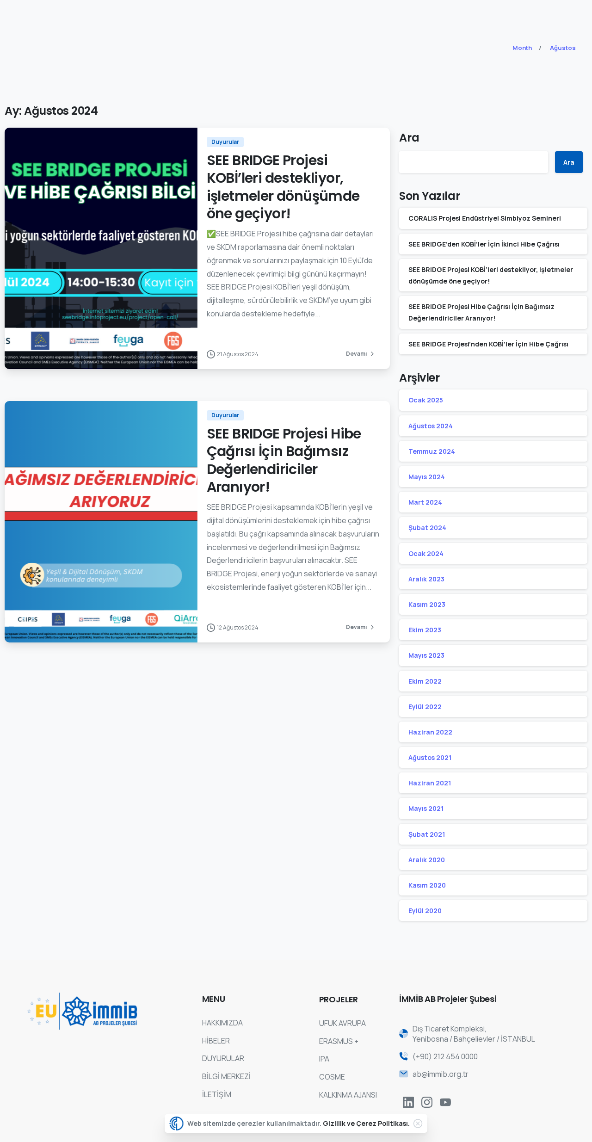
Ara (409, 137)
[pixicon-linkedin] (408, 1102)
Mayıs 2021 (426, 808)
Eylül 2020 (425, 910)
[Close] (418, 1123)
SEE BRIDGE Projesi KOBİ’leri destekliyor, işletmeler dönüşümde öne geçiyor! (283, 186)
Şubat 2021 (426, 834)
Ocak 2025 (425, 399)
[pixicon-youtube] (445, 1102)
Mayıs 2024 (426, 476)
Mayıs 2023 (426, 655)
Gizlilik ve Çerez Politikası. (366, 1123)
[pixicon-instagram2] (427, 1102)
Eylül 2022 (425, 706)
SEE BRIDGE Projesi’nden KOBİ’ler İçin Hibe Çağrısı (488, 344)
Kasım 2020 (427, 885)
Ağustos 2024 (430, 425)
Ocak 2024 (426, 553)
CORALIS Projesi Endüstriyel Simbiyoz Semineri (484, 218)
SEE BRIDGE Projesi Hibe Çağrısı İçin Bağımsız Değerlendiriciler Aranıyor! (284, 460)
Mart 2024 (425, 502)
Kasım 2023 (426, 604)
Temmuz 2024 (431, 451)
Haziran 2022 (430, 732)
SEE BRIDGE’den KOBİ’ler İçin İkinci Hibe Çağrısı (484, 244)
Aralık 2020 (426, 859)
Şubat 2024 (427, 527)
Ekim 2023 (424, 629)
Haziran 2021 (429, 782)
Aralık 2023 (426, 578)
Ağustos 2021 (429, 757)
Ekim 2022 (425, 681)
